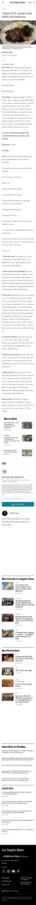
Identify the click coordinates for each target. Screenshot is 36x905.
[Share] (4, 60)
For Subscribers (20, 681)
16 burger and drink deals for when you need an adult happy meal (24, 658)
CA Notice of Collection (11, 898)
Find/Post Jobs (6, 881)
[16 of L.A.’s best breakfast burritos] (8, 683)
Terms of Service (24, 485)
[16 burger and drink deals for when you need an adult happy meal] (8, 657)
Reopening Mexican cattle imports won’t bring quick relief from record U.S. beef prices (24, 620)
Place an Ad (5, 884)
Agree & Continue (18, 504)
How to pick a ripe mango (23, 670)
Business (17, 614)
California (18, 598)
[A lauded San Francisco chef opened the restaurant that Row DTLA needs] (27, 438)
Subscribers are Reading (13, 746)
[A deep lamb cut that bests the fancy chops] (27, 453)
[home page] (18, 2)
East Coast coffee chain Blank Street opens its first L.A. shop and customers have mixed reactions (24, 699)
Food (3, 9)
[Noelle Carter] (5, 513)
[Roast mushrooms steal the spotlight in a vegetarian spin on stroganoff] (27, 425)
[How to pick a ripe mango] (8, 671)
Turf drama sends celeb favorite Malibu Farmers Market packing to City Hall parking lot (24, 604)
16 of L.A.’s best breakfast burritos (23, 685)
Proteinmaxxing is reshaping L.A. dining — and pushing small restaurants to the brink (24, 635)
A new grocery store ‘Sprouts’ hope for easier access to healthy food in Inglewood (23, 588)
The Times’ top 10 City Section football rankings (17, 765)
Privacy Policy (5, 492)
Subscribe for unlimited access (10, 860)
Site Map (4, 863)
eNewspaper (6, 878)
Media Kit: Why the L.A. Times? (27, 878)
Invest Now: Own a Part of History (26, 883)
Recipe (31, 47)
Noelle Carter (14, 513)
